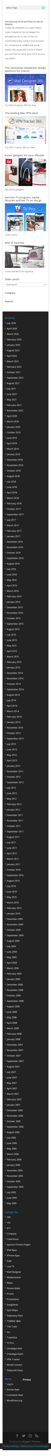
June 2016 (12, 574)
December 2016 (15, 541)
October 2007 (14, 1055)
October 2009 (14, 929)
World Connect (14, 1364)
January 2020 (13, 426)
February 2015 (14, 662)
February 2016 (14, 596)
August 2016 (13, 563)
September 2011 (15, 831)
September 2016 (15, 558)
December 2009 (15, 919)
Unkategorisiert (15, 1353)
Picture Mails (13, 1288)
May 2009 (12, 957)
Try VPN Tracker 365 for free (20, 147)
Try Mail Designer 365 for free (20, 105)
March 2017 (13, 525)
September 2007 (15, 1061)
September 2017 (15, 514)
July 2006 (11, 1137)
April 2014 (12, 705)
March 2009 (13, 968)
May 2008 (12, 1017)
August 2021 (13, 383)
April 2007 (12, 1088)
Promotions (13, 1299)
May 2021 (12, 399)
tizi (8, 1332)
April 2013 (12, 760)
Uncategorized (14, 1348)
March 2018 (13, 498)
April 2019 (12, 443)
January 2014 (13, 722)
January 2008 (13, 1039)
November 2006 (15, 1115)
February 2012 (14, 804)
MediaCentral (14, 1277)
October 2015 (14, 618)
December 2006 (15, 1110)
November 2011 (15, 820)
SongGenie (12, 1304)
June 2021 (12, 394)
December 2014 (15, 672)
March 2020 (13, 421)
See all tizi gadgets (14, 189)
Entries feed (13, 1389)
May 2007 (12, 1083)
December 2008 (15, 984)
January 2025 (13, 344)
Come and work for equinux (19, 271)
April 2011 (12, 853)
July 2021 (11, 388)
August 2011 (13, 837)
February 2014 (14, 716)
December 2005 (15, 1170)
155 (8, 1222)
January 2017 (13, 536)
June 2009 (12, 951)
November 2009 (15, 924)
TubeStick (12, 1337)
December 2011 (15, 815)
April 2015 (12, 651)
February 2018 (14, 503)
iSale (9, 1260)
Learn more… (11, 234)
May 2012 (12, 798)
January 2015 (13, 667)
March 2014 (13, 711)
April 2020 (12, 416)
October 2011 (14, 826)
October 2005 (14, 1181)
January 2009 (13, 979)
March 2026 (13, 334)
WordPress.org (14, 1400)
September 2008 (15, 1001)
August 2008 (13, 1006)
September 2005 (15, 1186)
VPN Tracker (13, 1359)
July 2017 (11, 519)
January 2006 (13, 1165)
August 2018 (13, 476)
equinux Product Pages (18, 1244)
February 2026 (14, 339)
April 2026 (12, 328)
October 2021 (14, 372)
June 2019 (12, 437)
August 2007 (13, 1066)
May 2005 (12, 1203)
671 (8, 1228)
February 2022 (14, 366)
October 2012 (14, 776)
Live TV (10, 1266)
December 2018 (15, 459)
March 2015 (13, 656)
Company (10, 292)
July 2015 (11, 634)
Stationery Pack (15, 1315)
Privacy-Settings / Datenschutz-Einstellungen (25, 1446)
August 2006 (13, 1132)
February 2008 (14, 1033)
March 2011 (13, 858)
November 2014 (15, 678)
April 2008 (12, 1022)
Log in (10, 1384)
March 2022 (13, 361)
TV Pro (10, 1342)
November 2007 (15, 1050)
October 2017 (14, 508)
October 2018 (14, 470)
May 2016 (12, 580)
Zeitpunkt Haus (15, 1370)
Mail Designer (14, 1271)
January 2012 (13, 809)
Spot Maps (12, 1310)
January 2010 (13, 913)
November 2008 (15, 990)
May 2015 (12, 645)
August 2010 (13, 880)
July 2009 (11, 946)
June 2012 (12, 793)
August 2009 (13, 940)
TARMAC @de (14, 1321)
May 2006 (12, 1148)
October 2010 (14, 869)
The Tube (12, 1326)
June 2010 (12, 891)
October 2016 (14, 552)
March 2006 (13, 1154)
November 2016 (15, 547)
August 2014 (13, 694)
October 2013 (14, 733)
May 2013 (12, 754)
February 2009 (14, 973)
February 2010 (14, 908)
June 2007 (12, 1077)
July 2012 (11, 787)
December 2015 (15, 607)
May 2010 (12, 897)
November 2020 (15, 410)
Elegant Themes (31, 1441)
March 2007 (13, 1093)
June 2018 (12, 487)
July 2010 (11, 886)
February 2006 (14, 1159)
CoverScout (12, 1239)
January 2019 (13, 454)
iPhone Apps (13, 1255)
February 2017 (14, 530)
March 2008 (13, 1028)
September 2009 (15, 935)
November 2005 (15, 1175)
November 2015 (15, 612)
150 (8, 1217)
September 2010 (15, 875)
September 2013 (15, 738)
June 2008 (12, 1011)
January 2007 (13, 1104)
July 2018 (11, 481)
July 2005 (11, 1192)
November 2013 (15, 727)
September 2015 (15, 623)
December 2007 (15, 1044)
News (10, 1282)
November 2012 (15, 771)
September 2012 (15, 782)
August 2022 (13, 350)
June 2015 (12, 640)
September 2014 (15, 689)
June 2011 (12, 847)
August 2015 (13, 629)
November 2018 (15, 465)
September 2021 (15, 377)
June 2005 (12, 1197)
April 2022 (12, 355)
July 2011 (11, 842)
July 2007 (11, 1072)
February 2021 (14, 405)
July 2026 (11, 323)
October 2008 (14, 995)
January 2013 (13, 765)
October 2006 (14, 1121)
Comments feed (15, 1395)
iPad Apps (12, 1250)
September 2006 (15, 1126)
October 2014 (14, 683)
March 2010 (13, 902)
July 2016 (11, 569)
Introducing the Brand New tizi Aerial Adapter (24, 23)
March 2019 (13, 448)
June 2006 (12, 1143)
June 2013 (12, 749)
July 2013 (11, 744)
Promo (10, 1293)
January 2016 (13, 601)
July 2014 (11, 700)
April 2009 (12, 962)
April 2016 (12, 585)
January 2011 (13, 864)
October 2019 (14, 432)
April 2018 (12, 492)
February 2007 (14, 1099)
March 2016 (13, 590)
